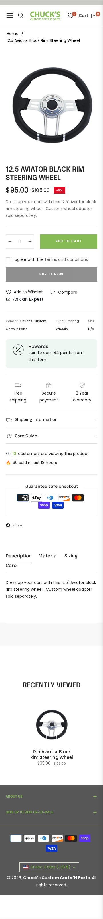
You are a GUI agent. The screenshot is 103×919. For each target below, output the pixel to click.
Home (13, 33)
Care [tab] (11, 565)
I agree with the (50, 259)
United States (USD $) (50, 867)
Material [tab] (48, 556)
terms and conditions (66, 259)
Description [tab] (19, 556)
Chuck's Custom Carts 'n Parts (56, 878)
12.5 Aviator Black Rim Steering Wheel (51, 754)
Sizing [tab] (71, 556)
